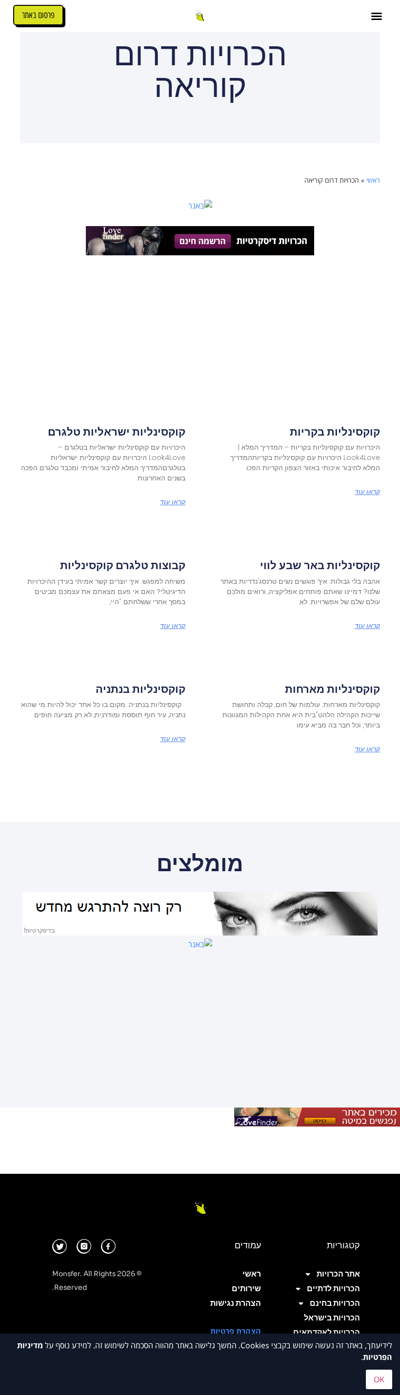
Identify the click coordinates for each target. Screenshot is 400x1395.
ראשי (373, 180)
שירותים (246, 1288)
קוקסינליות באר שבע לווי (320, 565)
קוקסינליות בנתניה (140, 689)
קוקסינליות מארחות (332, 689)
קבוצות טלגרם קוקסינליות (122, 565)
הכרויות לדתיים (333, 1288)
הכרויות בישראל (332, 1318)
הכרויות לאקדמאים (326, 1332)
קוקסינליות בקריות (335, 432)
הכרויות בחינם (335, 1303)
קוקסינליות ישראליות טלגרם (116, 432)
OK (379, 1379)
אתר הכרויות (338, 1274)
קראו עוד (367, 491)
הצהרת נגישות (235, 1303)
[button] (376, 16)
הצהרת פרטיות (235, 1331)
